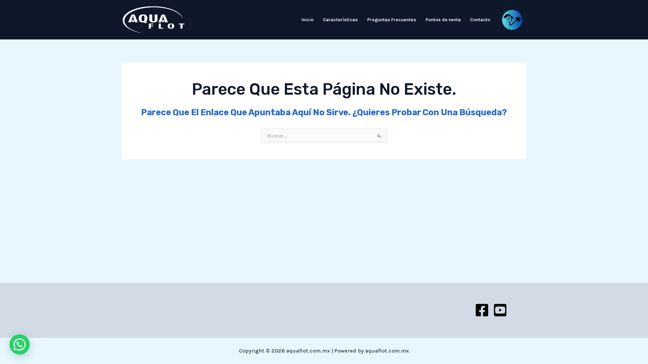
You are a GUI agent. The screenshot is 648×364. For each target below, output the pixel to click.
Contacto (480, 20)
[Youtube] (500, 310)
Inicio (307, 20)
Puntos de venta (443, 20)
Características (340, 20)
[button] (19, 344)
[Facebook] (482, 310)
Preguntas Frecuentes (391, 20)
